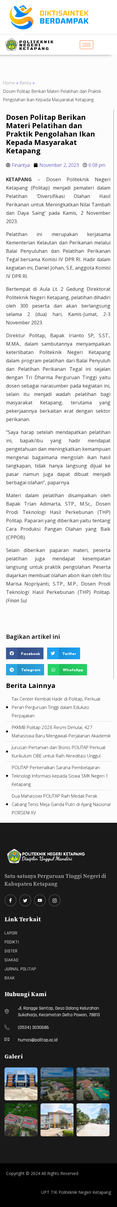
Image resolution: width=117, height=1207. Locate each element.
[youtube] (40, 900)
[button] (25, 653)
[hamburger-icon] (86, 44)
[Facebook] (10, 900)
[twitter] (25, 900)
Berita (25, 83)
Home (9, 83)
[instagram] (55, 900)
